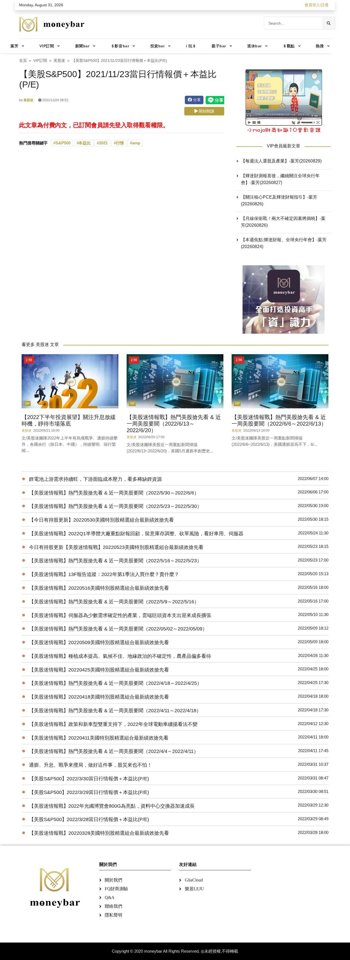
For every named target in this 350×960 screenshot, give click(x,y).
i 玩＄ (191, 46)
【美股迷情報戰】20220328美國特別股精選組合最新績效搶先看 (99, 833)
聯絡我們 (113, 906)
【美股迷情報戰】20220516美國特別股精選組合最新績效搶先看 (99, 588)
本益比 (84, 143)
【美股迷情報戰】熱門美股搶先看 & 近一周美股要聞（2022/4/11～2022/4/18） (115, 710)
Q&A (110, 897)
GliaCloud (194, 880)
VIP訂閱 (46, 46)
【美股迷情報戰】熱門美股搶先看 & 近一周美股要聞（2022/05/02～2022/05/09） (118, 629)
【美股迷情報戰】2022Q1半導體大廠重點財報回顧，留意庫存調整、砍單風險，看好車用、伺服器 (136, 533)
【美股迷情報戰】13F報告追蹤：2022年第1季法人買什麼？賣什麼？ (104, 574)
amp (136, 143)
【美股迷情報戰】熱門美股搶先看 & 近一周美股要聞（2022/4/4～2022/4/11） (114, 751)
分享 (196, 100)
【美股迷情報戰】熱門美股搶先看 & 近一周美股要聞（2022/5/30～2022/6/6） (114, 493)
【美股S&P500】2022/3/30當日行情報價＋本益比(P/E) (89, 778)
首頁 (23, 61)
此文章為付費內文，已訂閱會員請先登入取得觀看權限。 (94, 125)
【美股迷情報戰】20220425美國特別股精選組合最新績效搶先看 (99, 670)
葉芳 (14, 46)
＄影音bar (120, 46)
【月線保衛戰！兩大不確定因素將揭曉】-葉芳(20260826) (283, 222)
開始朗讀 (206, 111)
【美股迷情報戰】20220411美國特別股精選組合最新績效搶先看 (98, 738)
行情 (120, 143)
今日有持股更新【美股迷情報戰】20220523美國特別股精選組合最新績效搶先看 (116, 547)
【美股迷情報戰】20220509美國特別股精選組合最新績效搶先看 (99, 642)
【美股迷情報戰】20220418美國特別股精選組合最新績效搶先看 (99, 697)
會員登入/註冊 (317, 5)
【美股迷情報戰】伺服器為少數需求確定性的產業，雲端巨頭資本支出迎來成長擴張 (120, 615)
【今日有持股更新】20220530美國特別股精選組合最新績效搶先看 (101, 520)
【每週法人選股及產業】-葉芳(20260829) (281, 161)
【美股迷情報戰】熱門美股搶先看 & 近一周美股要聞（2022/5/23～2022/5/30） (115, 506)
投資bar (157, 46)
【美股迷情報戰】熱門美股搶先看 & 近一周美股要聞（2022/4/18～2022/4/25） (115, 683)
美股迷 (59, 61)
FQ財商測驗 (116, 888)
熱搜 (320, 46)
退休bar (254, 46)
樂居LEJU (194, 888)
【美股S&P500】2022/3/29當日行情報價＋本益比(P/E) (89, 792)
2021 (103, 143)
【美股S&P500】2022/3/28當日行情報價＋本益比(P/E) (89, 819)
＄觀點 (289, 46)
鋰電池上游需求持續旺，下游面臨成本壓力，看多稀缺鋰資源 (95, 479)
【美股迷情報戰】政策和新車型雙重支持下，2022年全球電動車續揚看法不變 (113, 724)
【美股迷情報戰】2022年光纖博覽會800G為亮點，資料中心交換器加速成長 (112, 806)
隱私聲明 (113, 915)
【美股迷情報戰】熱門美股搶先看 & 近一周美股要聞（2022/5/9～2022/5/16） (114, 601)
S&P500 (63, 143)
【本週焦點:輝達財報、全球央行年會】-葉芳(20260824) (283, 243)
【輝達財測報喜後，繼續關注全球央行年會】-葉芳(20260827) (280, 179)
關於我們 (113, 880)
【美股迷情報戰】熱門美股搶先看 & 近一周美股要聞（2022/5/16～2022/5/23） (115, 560)
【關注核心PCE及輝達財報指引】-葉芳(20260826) (279, 200)
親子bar (219, 46)
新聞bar (82, 46)
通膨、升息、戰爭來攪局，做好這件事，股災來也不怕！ (90, 765)
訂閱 (29, 360)
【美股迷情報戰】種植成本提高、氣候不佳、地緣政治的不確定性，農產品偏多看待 (120, 656)
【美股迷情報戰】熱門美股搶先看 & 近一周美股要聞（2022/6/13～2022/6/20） (174, 423)
